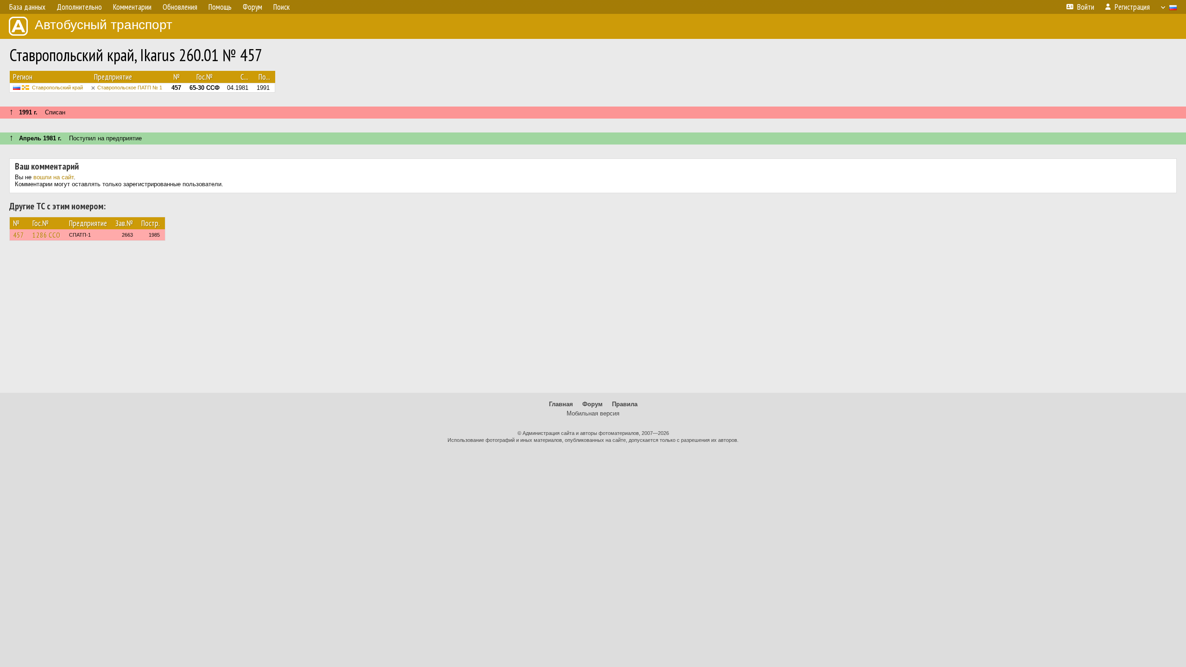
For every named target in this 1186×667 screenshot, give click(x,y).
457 (18, 234)
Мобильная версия (593, 413)
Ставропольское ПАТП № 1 (129, 87)
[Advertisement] (593, 321)
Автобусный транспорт (103, 25)
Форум (592, 404)
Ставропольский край (57, 87)
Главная (561, 404)
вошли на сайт (53, 177)
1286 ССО (46, 234)
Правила (624, 404)
